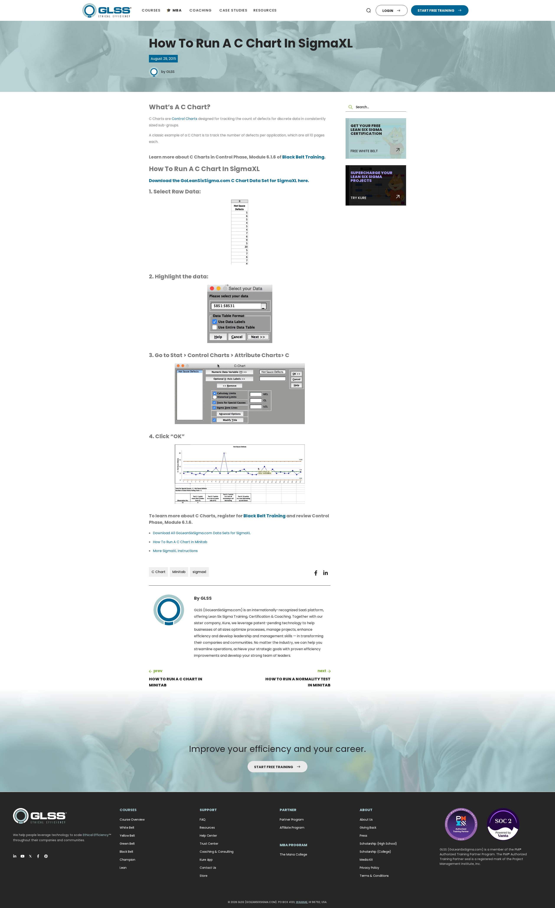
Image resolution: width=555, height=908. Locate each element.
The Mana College (293, 854)
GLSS (170, 71)
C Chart (158, 571)
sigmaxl (199, 571)
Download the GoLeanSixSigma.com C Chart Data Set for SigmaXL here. (229, 181)
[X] (30, 856)
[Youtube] (22, 856)
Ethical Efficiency (96, 835)
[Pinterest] (46, 856)
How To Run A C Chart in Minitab (180, 541)
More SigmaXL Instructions (175, 550)
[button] (368, 10)
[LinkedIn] (14, 856)
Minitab (179, 571)
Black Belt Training (303, 157)
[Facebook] (38, 856)
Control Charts (184, 118)
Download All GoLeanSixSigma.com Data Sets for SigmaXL (201, 533)
